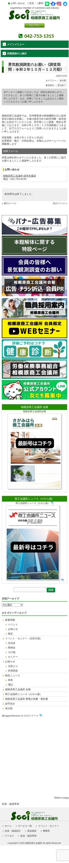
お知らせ (13, 629)
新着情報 (10, 619)
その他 (11, 652)
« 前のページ (9, 203)
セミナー (13, 656)
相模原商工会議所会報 (34, 411)
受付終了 (62, 85)
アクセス (9, 835)
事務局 (46, 831)
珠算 (10, 680)
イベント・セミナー (48, 826)
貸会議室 (31, 831)
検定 (10, 633)
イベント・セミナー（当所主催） (23, 638)
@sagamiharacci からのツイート (20, 715)
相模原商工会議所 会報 (34, 406)
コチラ (48, 98)
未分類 (63, 80)
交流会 (11, 643)
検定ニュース (12, 675)
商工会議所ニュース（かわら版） (34, 498)
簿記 (10, 684)
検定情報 (34, 25)
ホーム (8, 826)
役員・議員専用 (10, 804)
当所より (13, 666)
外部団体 (13, 670)
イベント (13, 624)
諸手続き (10, 703)
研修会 (11, 647)
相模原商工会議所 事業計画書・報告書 (26, 698)
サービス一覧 (25, 826)
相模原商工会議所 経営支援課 (19, 175)
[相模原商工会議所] (34, 18)
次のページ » (60, 203)
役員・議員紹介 (13, 831)
